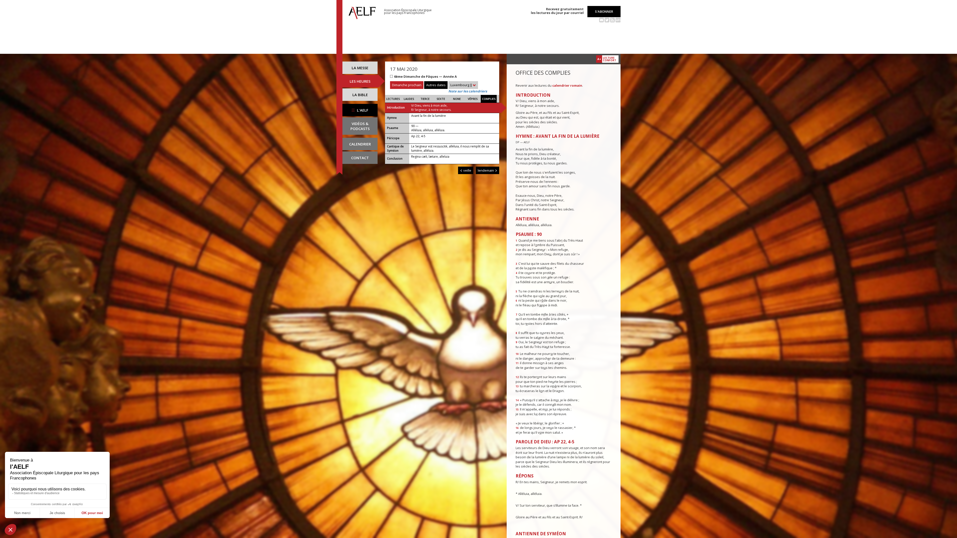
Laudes (409, 99)
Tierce (425, 99)
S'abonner (604, 11)
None (457, 99)
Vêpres (473, 99)
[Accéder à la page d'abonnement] (601, 19)
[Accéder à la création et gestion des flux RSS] (612, 19)
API (618, 20)
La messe (360, 67)
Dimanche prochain (406, 85)
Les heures (360, 81)
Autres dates (436, 85)
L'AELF (362, 110)
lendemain (486, 170)
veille (467, 170)
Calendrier (360, 143)
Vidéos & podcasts (360, 126)
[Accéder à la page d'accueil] (362, 11)
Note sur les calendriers (467, 91)
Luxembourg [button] (461, 85)
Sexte (441, 99)
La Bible (360, 94)
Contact (360, 157)
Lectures (393, 99)
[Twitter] (607, 19)
